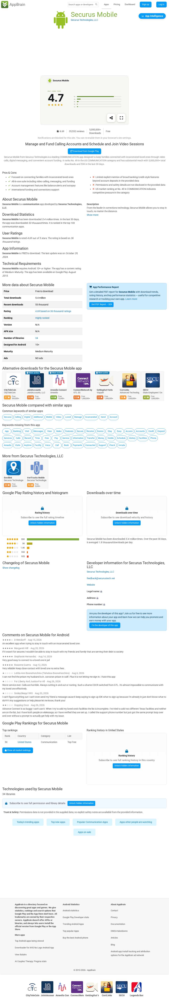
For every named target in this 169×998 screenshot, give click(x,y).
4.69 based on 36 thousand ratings (53, 311)
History (132, 438)
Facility (38, 445)
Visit (27, 431)
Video (58, 417)
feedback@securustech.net (101, 578)
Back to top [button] (162, 970)
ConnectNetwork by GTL (83, 390)
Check (112, 445)
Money (101, 438)
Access (129, 431)
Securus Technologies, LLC (41, 456)
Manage (78, 417)
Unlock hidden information (42, 523)
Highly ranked (42, 318)
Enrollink (8, 477)
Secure (80, 431)
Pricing (117, 4)
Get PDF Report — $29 (101, 304)
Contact (114, 910)
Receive (90, 431)
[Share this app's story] (111, 118)
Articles (114, 937)
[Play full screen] (121, 118)
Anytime (28, 445)
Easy (119, 431)
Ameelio (7, 445)
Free (47, 438)
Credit (151, 431)
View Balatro (21, 954)
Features (69, 431)
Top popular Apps (71, 931)
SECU (146, 390)
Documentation (118, 924)
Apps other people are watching (136, 822)
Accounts (140, 431)
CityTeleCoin (10, 390)
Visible (110, 438)
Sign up (145, 4)
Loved (68, 417)
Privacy (114, 917)
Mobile (49, 417)
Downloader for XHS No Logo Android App (34, 947)
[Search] (96, 4)
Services (8, 438)
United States (24, 742)
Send (103, 417)
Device (100, 431)
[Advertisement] (84, 52)
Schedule (121, 438)
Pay (56, 438)
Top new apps (58, 822)
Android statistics (71, 910)
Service (65, 438)
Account (113, 417)
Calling (18, 417)
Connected (90, 445)
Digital (27, 417)
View (49, 431)
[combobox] (81, 4)
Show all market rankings (19, 750)
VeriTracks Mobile (36, 477)
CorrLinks (124, 390)
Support (102, 445)
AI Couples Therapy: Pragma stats (31, 961)
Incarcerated (91, 417)
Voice (47, 445)
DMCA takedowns (119, 931)
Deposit (161, 431)
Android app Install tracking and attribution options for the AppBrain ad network (130, 953)
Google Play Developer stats (76, 917)
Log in (161, 4)
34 (36, 338)
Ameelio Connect (58, 390)
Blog (113, 944)
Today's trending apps (28, 822)
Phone (153, 438)
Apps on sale (84, 832)
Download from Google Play (85, 151)
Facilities (143, 438)
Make (59, 431)
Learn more (131, 299)
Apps (106, 4)
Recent (27, 438)
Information (78, 438)
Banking (17, 431)
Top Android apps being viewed (29, 941)
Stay (110, 431)
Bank (66, 445)
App (7, 431)
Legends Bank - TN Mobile (136, 995)
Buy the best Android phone (75, 937)
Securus (8, 417)
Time (37, 438)
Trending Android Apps (73, 924)
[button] (127, 591)
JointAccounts (34, 390)
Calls (18, 438)
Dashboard (130, 4)
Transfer (91, 438)
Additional (38, 417)
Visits (17, 445)
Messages (38, 431)
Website (91, 584)
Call (57, 445)
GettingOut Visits (105, 390)
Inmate (121, 445)
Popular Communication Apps (92, 822)
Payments (77, 445)
